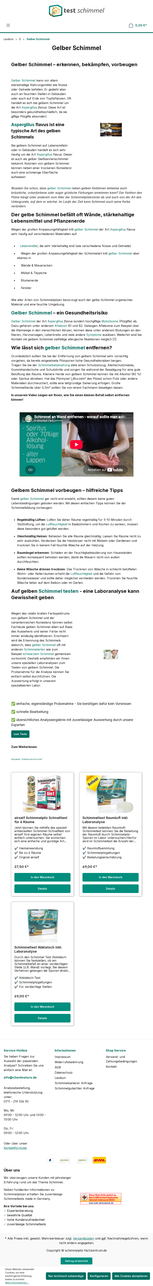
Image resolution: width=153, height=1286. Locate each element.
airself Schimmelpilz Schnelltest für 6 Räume (40, 820)
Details (42, 888)
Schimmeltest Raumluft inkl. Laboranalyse (105, 820)
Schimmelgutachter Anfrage (75, 1088)
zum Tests (20, 734)
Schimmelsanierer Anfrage (74, 1083)
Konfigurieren (99, 1276)
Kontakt (111, 1066)
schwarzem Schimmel (38, 654)
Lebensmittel (29, 246)
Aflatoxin (60, 326)
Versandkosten (83, 1238)
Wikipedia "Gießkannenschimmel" (27, 759)
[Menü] (8, 25)
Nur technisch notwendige (66, 1276)
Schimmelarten (34, 649)
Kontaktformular (15, 1148)
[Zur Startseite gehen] (76, 10)
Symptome (94, 335)
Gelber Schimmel (23, 80)
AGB (58, 1067)
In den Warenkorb (42, 877)
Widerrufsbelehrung (69, 1062)
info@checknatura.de (20, 1077)
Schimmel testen (58, 591)
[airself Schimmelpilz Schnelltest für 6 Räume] (42, 794)
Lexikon (60, 1078)
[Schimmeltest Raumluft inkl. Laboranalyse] (110, 794)
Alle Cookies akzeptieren (131, 1276)
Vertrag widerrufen (76, 1260)
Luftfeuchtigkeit (57, 524)
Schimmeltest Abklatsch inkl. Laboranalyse (38, 949)
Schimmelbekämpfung (54, 365)
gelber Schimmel (59, 188)
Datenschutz (64, 1072)
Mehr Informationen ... (17, 1282)
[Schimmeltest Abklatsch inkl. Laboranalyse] (42, 923)
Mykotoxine (110, 321)
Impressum (63, 1057)
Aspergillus (29, 107)
